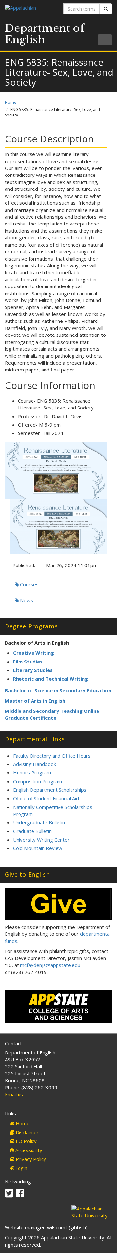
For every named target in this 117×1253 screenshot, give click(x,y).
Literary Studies (33, 670)
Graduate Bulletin (32, 831)
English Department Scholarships (49, 789)
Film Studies (28, 661)
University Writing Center (41, 839)
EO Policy (25, 1141)
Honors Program (32, 772)
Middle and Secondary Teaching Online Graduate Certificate (52, 714)
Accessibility (28, 1150)
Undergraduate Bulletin (39, 822)
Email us (14, 1094)
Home (10, 102)
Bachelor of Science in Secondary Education (58, 690)
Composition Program (37, 781)
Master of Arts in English (35, 701)
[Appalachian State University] (29, 9)
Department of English (44, 34)
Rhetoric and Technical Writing (50, 678)
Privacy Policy (30, 1159)
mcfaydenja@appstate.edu (50, 965)
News (26, 600)
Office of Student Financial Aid (46, 798)
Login (20, 1168)
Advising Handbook (34, 764)
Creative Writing (33, 653)
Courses (29, 584)
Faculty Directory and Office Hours (52, 755)
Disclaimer (26, 1132)
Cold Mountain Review (37, 848)
